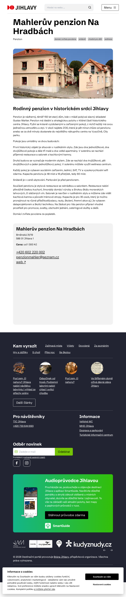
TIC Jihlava (19, 421)
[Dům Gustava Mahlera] (22, 7)
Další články (24, 402)
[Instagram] (26, 463)
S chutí (36, 352)
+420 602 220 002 (30, 252)
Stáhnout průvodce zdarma (66, 515)
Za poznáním (101, 345)
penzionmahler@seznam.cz (37, 257)
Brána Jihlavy (61, 556)
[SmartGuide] (57, 526)
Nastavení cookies (102, 584)
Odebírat (64, 452)
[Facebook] (16, 463)
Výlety (70, 345)
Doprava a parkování (91, 430)
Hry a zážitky (20, 352)
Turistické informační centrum (96, 434)
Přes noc (50, 352)
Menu (108, 7)
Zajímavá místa (53, 345)
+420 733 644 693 (23, 425)
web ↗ (21, 262)
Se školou (64, 352)
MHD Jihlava (86, 425)
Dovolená (84, 345)
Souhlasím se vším (102, 577)
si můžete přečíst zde (44, 589)
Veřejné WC (86, 421)
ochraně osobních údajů (34, 457)
